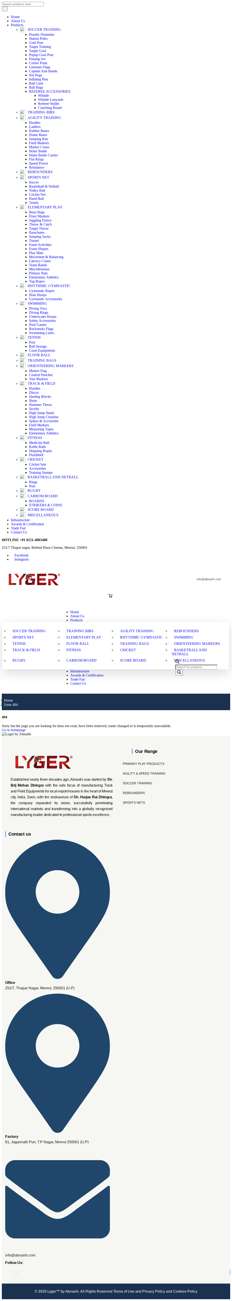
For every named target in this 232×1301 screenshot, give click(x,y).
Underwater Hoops (42, 316)
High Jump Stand (41, 413)
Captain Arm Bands (43, 71)
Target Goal (37, 51)
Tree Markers (38, 379)
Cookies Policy (184, 1291)
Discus (34, 392)
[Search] (179, 672)
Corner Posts (38, 63)
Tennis (34, 203)
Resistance (36, 167)
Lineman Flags (39, 67)
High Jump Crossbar (43, 417)
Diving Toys (38, 308)
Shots (33, 401)
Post (32, 342)
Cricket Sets (37, 464)
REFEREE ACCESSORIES (49, 91)
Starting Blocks (40, 396)
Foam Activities (40, 245)
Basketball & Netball (44, 186)
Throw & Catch (40, 224)
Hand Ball (36, 198)
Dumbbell (36, 455)
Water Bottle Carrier (43, 155)
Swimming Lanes (41, 333)
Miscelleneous (39, 269)
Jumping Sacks (40, 236)
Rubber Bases (39, 131)
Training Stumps (41, 472)
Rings (33, 482)
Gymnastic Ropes (41, 291)
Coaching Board (50, 108)
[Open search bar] (177, 663)
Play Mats (36, 253)
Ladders (35, 127)
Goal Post (36, 43)
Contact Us (19, 532)
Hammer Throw (40, 405)
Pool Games (37, 325)
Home (15, 17)
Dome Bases (38, 135)
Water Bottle (38, 151)
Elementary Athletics (44, 277)
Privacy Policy (153, 1291)
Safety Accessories (42, 321)
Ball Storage (38, 346)
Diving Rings (38, 312)
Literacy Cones (40, 261)
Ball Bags (36, 87)
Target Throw (39, 228)
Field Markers (39, 143)
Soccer (34, 182)
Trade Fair (18, 528)
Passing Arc (37, 59)
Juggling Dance (40, 220)
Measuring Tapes (41, 429)
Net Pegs (35, 75)
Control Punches (41, 375)
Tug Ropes (37, 281)
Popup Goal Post (41, 55)
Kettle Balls (37, 447)
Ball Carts (36, 83)
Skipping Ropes (40, 451)
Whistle (43, 95)
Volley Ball (37, 190)
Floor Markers (39, 216)
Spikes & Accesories (43, 421)
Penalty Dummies (41, 34)
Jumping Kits (38, 139)
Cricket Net (37, 194)
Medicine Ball (39, 443)
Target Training (40, 47)
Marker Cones (39, 147)
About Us (18, 21)
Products (17, 25)
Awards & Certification (27, 524)
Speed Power (38, 163)
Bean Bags (37, 212)
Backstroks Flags (41, 329)
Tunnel (34, 241)
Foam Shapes (38, 249)
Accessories (37, 468)
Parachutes (36, 232)
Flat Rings (36, 159)
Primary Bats (38, 273)
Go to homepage (14, 730)
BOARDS (36, 501)
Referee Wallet (48, 104)
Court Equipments (42, 350)
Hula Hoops (37, 295)
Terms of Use (123, 1291)
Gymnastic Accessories (45, 299)
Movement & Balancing (46, 257)
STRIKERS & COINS (45, 505)
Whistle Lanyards (50, 99)
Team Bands (38, 265)
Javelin (34, 409)
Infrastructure (20, 520)
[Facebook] (14, 1273)
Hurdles (34, 123)
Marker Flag (38, 371)
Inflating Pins (38, 79)
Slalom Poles (38, 38)
